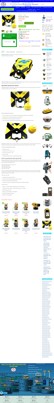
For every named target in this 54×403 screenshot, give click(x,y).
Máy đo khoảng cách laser (47, 355)
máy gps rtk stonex (45, 311)
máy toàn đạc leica (45, 342)
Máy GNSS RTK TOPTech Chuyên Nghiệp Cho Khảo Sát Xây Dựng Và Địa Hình (47, 270)
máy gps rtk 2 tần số (46, 292)
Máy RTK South (45, 320)
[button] (7, 9)
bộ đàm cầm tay (45, 281)
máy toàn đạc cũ (45, 340)
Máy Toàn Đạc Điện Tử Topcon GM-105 (16, 229)
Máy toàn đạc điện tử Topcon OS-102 (36, 229)
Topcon (24, 15)
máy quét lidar (44, 319)
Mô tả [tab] (3, 52)
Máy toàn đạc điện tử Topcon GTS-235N (16, 212)
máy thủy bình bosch (46, 326)
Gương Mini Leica (45, 283)
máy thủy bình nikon (45, 331)
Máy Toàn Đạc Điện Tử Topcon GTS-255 (26, 212)
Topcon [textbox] (46, 85)
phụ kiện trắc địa (19, 81)
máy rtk (49, 319)
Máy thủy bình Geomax (46, 328)
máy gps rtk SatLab (45, 308)
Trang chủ (18, 7)
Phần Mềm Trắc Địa (31, 9)
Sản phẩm (28, 7)
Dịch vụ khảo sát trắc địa (36, 7)
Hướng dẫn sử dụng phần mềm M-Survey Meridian (47, 256)
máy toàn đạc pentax (46, 346)
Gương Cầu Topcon (5, 54)
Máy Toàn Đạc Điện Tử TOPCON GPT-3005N (6, 229)
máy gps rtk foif (45, 299)
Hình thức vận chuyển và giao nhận (35, 369)
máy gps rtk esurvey (46, 297)
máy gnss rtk (44, 286)
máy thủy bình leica (45, 329)
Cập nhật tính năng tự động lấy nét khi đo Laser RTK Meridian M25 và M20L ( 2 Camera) (47, 247)
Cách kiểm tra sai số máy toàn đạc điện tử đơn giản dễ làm (47, 239)
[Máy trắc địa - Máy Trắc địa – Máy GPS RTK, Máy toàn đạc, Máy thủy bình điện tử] (4, 4)
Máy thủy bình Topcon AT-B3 (36, 212)
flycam (50, 281)
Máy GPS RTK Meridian (46, 306)
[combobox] (47, 86)
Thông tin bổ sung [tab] (10, 52)
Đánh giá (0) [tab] (19, 52)
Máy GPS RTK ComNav (46, 295)
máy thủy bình (44, 324)
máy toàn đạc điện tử (46, 351)
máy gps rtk (44, 290)
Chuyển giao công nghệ (47, 7)
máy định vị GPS (45, 356)
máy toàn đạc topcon (46, 349)
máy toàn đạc (44, 338)
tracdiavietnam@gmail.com (9, 382)
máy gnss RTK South (46, 288)
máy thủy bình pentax (46, 333)
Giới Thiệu (23, 7)
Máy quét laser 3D (45, 317)
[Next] (15, 21)
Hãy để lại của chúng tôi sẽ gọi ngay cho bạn (10, 36)
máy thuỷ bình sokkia (46, 322)
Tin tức (38, 9)
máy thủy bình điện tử (46, 337)
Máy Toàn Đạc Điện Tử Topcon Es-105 (6, 212)
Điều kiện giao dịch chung (33, 367)
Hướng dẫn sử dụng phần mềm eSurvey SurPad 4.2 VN (47, 263)
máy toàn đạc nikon (45, 344)
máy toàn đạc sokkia (46, 347)
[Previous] (3, 21)
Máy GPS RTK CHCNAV (46, 293)
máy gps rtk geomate (46, 301)
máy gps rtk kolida (45, 304)
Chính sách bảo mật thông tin (34, 373)
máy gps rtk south (45, 310)
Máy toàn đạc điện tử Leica (47, 353)
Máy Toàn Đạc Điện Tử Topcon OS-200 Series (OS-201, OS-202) (26, 230)
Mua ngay (22, 26)
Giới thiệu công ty (31, 365)
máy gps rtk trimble (45, 313)
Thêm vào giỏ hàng (29, 23)
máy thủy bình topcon (46, 335)
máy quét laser (45, 315)
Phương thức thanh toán (33, 371)
